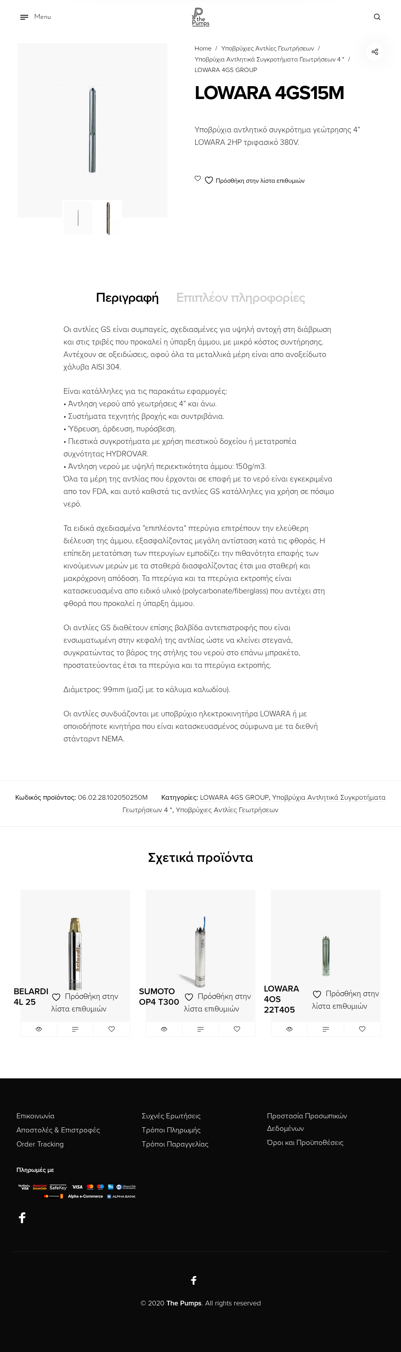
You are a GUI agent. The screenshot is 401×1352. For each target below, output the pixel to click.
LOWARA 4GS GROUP (226, 70)
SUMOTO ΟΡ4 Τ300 (159, 996)
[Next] (147, 130)
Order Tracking (40, 1144)
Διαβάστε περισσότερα (75, 1029)
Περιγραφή (127, 298)
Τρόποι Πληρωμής (171, 1130)
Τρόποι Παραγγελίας (175, 1144)
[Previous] (37, 130)
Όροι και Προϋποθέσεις (305, 1142)
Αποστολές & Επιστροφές (58, 1130)
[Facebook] (22, 1218)
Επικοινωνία (35, 1116)
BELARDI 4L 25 (31, 996)
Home (203, 48)
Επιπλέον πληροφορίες (240, 298)
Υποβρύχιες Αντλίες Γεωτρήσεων (267, 48)
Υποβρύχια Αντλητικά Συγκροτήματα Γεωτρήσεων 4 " (269, 59)
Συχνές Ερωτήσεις (171, 1116)
